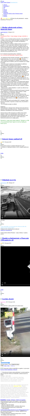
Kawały (5, 11)
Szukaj (5, 2)
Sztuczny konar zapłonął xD (12, 139)
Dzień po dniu (12, 13)
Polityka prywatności (20, 399)
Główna (5, 4)
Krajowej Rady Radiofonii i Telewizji (9, 369)
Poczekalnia (6, 6)
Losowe (5, 14)
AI (4, 8)
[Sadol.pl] (2, 1)
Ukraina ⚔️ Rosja (6, 18)
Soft (4, 7)
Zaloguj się (3, 230)
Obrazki (5, 9)
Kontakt (8, 399)
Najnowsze (5, 13)
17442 (5, 365)
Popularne (5, 12)
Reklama (13, 399)
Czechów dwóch (8, 299)
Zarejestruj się (14, 2)
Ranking (5, 16)
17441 (8, 365)
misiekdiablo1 (4, 182)
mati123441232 (4, 32)
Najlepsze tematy (19, 13)
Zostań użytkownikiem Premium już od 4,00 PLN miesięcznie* (15, 409)
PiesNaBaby (3, 302)
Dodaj (2, 2)
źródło (2, 153)
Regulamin (3, 399)
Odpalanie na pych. (9, 180)
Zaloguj (8, 2)
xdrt (1, 142)
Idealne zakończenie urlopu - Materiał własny (12, 28)
